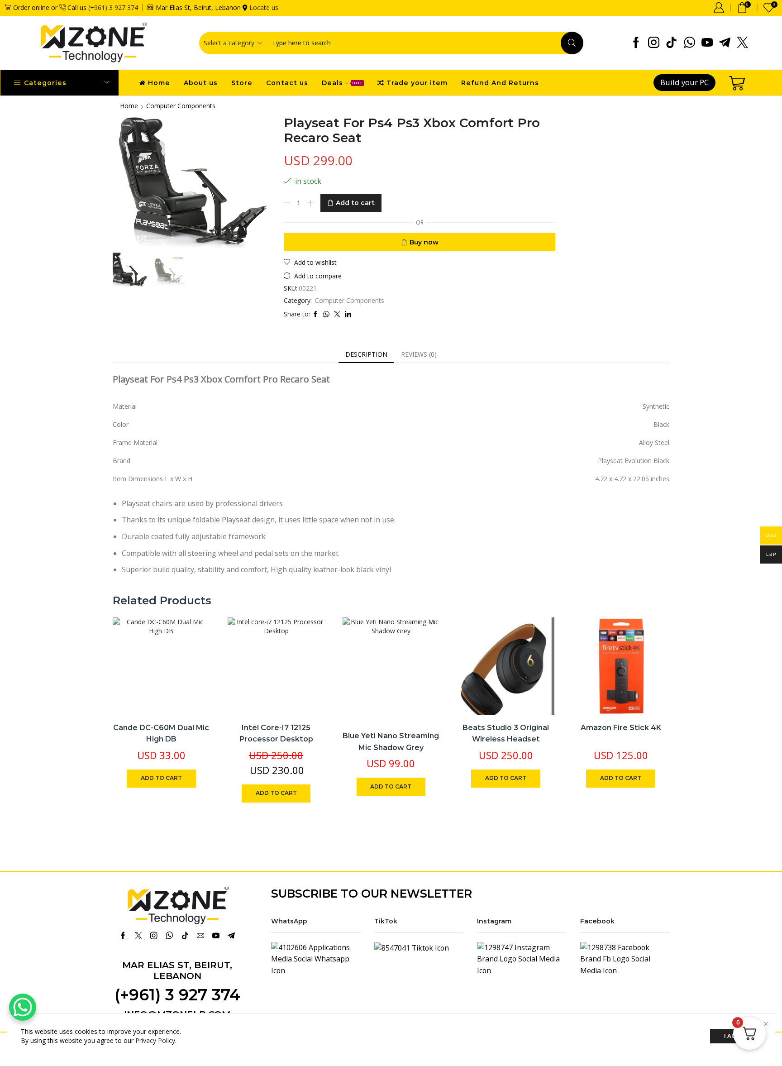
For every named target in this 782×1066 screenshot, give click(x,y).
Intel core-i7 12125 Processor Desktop (276, 733)
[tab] (366, 354)
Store (242, 83)
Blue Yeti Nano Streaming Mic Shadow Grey (391, 741)
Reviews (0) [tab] (419, 354)
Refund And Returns (500, 83)
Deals (342, 83)
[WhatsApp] (689, 43)
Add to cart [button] (193, 655)
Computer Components (180, 105)
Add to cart (355, 203)
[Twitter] (742, 43)
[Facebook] (636, 43)
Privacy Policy (155, 1040)
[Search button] (572, 43)
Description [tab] (366, 354)
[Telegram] (724, 43)
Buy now (424, 242)
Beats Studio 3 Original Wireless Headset (506, 733)
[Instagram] (653, 43)
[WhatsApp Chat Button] (22, 1007)
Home (159, 83)
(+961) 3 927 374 (113, 7)
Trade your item (417, 83)
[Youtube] (707, 43)
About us (201, 83)
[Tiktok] (671, 43)
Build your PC (684, 82)
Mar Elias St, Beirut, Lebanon (177, 970)
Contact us (287, 83)
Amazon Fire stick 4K (621, 727)
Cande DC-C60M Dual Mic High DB (161, 733)
